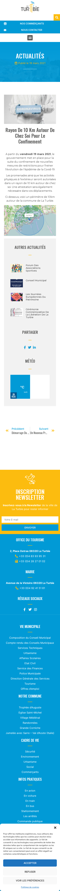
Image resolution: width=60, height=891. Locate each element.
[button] (55, 827)
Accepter (30, 863)
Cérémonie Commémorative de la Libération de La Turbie (37, 313)
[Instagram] (35, 609)
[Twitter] (30, 609)
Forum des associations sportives (33, 268)
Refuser (30, 871)
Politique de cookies (30, 887)
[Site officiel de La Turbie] (30, 7)
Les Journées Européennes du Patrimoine (36, 297)
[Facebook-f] (24, 609)
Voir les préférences (30, 880)
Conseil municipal (36, 280)
